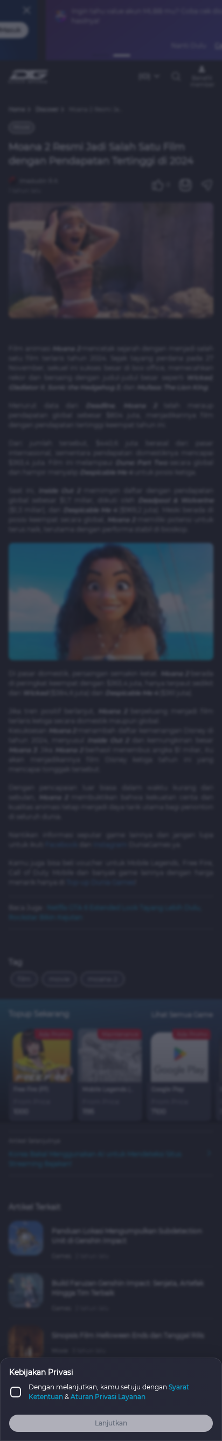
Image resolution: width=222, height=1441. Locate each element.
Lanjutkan (111, 1423)
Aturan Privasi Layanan (108, 1397)
